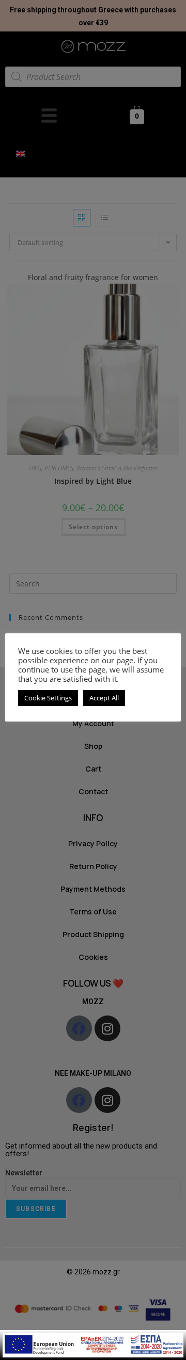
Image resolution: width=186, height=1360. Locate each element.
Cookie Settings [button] (48, 697)
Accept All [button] (104, 697)
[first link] (93, 1344)
